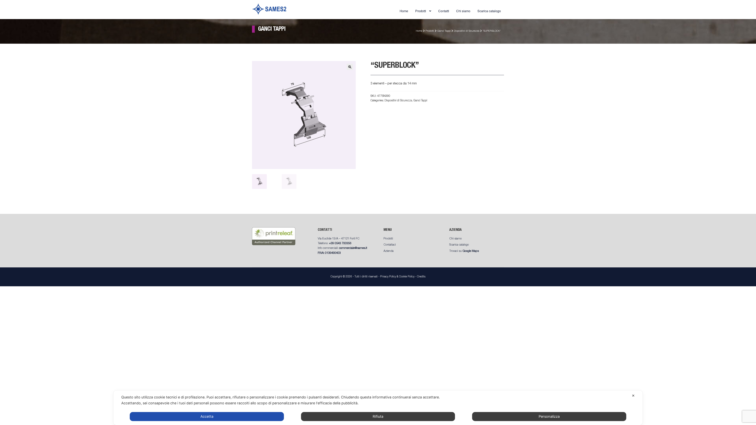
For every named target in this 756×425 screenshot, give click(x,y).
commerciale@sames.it (353, 248)
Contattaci (390, 244)
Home (404, 11)
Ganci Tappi (444, 31)
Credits (421, 276)
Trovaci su (464, 251)
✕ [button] (633, 396)
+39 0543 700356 (340, 243)
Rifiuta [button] (378, 416)
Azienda (389, 251)
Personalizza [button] (549, 416)
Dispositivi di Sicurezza (466, 31)
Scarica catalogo (489, 11)
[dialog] (378, 407)
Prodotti (429, 31)
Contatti (443, 11)
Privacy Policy (388, 276)
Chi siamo (463, 11)
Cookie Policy (406, 276)
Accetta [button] (206, 416)
